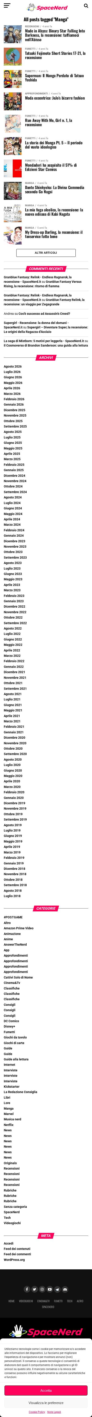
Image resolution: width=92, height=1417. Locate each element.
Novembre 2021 (15, 678)
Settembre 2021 (15, 689)
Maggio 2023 (13, 579)
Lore (7, 1103)
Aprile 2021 (12, 716)
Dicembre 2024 (14, 476)
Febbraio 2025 (14, 465)
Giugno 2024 (13, 508)
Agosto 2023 (13, 563)
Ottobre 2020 (13, 749)
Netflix (8, 1125)
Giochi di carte (14, 1043)
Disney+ (9, 1026)
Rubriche (10, 1190)
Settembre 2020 (15, 754)
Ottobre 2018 (13, 880)
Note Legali (54, 1412)
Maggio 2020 (13, 776)
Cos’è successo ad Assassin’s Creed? (44, 314)
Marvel (9, 1114)
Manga (9, 1109)
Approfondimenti (16, 955)
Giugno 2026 (13, 377)
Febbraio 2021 (14, 727)
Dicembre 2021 (14, 672)
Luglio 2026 (12, 372)
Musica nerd (12, 1119)
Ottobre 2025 (13, 421)
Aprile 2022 (12, 650)
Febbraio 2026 (14, 399)
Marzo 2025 (12, 459)
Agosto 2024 (13, 497)
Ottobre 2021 (13, 683)
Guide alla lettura (16, 1059)
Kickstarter (11, 1087)
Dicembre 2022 (14, 607)
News (8, 1130)
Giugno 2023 (13, 574)
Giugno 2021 (13, 705)
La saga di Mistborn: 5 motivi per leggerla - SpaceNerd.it (44, 341)
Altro (7, 923)
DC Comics (11, 1021)
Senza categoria (15, 1207)
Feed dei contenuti (17, 1249)
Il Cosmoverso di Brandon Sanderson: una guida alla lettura (46, 345)
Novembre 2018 (15, 874)
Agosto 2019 (13, 825)
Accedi (8, 1243)
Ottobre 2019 (13, 814)
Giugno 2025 (13, 443)
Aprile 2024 (12, 519)
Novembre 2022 (15, 612)
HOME (11, 1301)
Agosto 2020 (13, 760)
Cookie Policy (37, 1412)
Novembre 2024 (15, 481)
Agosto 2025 (13, 432)
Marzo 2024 (12, 525)
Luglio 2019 (12, 830)
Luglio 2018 (12, 896)
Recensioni (12, 1168)
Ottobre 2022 (13, 617)
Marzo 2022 (12, 656)
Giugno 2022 (13, 639)
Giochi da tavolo (15, 1037)
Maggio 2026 (13, 383)
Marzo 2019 (12, 852)
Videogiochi (12, 1223)
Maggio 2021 (13, 710)
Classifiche (12, 988)
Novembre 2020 (15, 743)
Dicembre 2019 (14, 803)
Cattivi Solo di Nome (18, 977)
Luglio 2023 (12, 568)
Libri (7, 1098)
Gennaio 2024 (14, 536)
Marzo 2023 (12, 590)
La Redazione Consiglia (20, 1092)
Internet (9, 1065)
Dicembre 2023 (14, 541)
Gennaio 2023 (14, 601)
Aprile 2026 (12, 388)
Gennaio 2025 (14, 470)
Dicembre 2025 (14, 410)
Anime (8, 939)
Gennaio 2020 (14, 798)
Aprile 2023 (12, 585)
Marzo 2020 (12, 787)
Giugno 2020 (13, 770)
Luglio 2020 (12, 765)
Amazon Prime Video (18, 928)
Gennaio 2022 (14, 667)
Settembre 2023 (15, 558)
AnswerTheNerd (15, 945)
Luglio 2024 (12, 503)
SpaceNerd (12, 1212)
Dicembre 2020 (14, 738)
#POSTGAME (13, 917)
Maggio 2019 (13, 841)
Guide (8, 1048)
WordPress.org (14, 1260)
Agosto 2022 (13, 628)
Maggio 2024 (13, 514)
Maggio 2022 (13, 645)
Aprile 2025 (12, 454)
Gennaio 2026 (14, 404)
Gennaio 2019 (14, 863)
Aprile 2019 (12, 847)
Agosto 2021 (13, 694)
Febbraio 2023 (14, 596)
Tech (7, 1218)
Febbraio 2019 (14, 858)
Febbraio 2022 (14, 661)
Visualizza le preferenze (46, 1403)
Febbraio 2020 (14, 792)
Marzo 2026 (12, 394)
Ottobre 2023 (13, 552)
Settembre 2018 (15, 885)
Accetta (46, 1390)
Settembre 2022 (15, 623)
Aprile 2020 (12, 781)
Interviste (10, 1070)
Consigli (9, 1005)
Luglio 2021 (12, 699)
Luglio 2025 (12, 437)
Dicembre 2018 (14, 869)
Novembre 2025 (15, 415)
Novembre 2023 (15, 547)
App (6, 950)
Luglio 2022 (12, 634)
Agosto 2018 (13, 891)
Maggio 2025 (13, 448)
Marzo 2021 (12, 721)
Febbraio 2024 (14, 530)
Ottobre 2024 (13, 486)
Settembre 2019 (15, 819)
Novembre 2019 (15, 809)
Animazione (12, 934)
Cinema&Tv (12, 983)
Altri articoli (46, 252)
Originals (10, 1163)
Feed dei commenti (17, 1254)
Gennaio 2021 (14, 732)
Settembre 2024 (15, 492)
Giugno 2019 (13, 836)
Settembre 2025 (15, 426)
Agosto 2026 (13, 366)
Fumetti (9, 1032)
